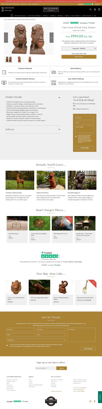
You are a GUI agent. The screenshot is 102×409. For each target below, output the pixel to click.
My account (9, 385)
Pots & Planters (75, 15)
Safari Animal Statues (30, 19)
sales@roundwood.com (82, 109)
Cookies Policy (10, 386)
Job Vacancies (32, 386)
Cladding (52, 15)
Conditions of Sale (11, 381)
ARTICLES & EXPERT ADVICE (12, 4)
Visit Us (30, 383)
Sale (95, 15)
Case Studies (23, 4)
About (3, 4)
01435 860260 (83, 387)
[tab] (33, 97)
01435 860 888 (9, 8)
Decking (45, 15)
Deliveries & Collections (12, 379)
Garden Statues (20, 19)
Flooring (59, 15)
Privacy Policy (10, 388)
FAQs (8, 383)
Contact (29, 4)
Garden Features (86, 15)
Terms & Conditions (11, 390)
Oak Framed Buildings (34, 15)
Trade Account (35, 4)
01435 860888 (81, 391)
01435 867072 (80, 389)
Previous (6, 37)
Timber (67, 15)
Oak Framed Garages (20, 15)
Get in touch (8, 10)
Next (52, 37)
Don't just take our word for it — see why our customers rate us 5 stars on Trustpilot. (51, 262)
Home (5, 19)
